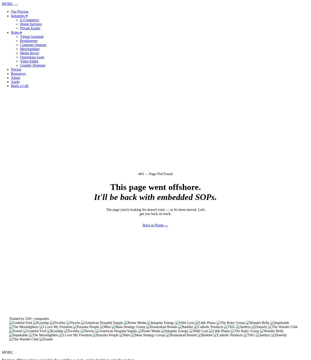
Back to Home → (155, 225)
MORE (7, 4)
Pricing (16, 69)
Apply (15, 82)
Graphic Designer (33, 65)
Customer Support (33, 45)
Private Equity (30, 28)
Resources (18, 73)
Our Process (19, 11)
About (15, 78)
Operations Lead (32, 57)
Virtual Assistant (31, 37)
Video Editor (29, 61)
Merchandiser (30, 49)
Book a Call (19, 86)
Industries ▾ (19, 16)
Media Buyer (29, 53)
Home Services (31, 24)
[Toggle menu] (16, 5)
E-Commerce (29, 20)
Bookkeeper (29, 41)
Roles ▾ (16, 32)
